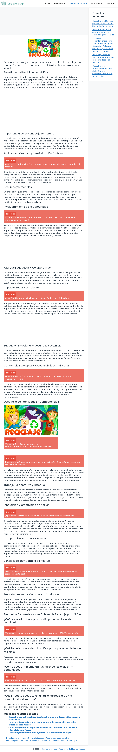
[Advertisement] (44, 21)
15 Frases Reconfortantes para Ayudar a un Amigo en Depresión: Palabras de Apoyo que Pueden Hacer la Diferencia (102, 44)
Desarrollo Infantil (78, 3)
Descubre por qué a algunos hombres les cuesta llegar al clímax (103, 32)
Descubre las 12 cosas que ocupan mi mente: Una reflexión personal (102, 23)
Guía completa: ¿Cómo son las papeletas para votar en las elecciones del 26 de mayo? (41, 740)
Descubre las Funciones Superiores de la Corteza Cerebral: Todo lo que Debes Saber (102, 71)
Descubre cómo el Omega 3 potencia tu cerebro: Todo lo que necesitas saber (37, 738)
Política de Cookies (77, 749)
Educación (96, 3)
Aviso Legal (63, 749)
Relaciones (59, 3)
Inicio (48, 3)
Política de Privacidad (48, 749)
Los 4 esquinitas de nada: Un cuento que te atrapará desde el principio (103, 58)
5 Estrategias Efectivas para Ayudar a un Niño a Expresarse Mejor (40, 732)
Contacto (110, 3)
